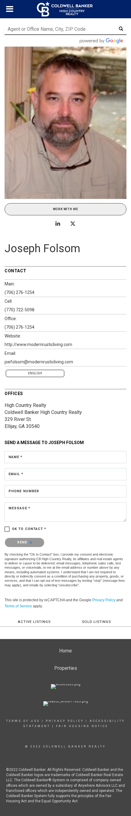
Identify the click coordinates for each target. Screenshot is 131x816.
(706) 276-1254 (19, 292)
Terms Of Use (23, 720)
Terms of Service (18, 606)
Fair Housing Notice (82, 726)
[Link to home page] (65, 9)
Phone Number (24, 491)
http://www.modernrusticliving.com (38, 344)
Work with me (65, 209)
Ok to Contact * (29, 529)
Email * (16, 474)
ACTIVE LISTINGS (34, 622)
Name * (16, 457)
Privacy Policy (103, 600)
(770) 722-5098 (19, 309)
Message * (19, 508)
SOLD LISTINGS (96, 622)
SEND (23, 542)
